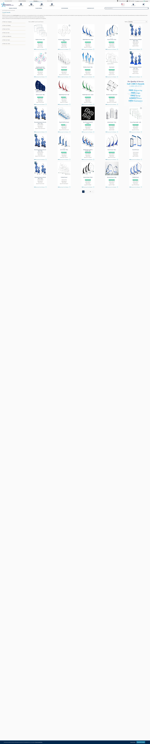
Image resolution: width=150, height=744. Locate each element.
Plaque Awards (39, 8)
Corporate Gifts (90, 8)
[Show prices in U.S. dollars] (122, 4)
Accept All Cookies (140, 742)
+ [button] (2, 21)
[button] (8, 1)
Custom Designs (64, 8)
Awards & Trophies (13, 8)
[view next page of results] (93, 191)
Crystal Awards (37, 21)
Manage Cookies (132, 742)
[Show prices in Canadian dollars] (124, 4)
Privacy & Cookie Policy (38, 742)
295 (90, 191)
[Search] (148, 8)
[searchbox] (127, 8)
